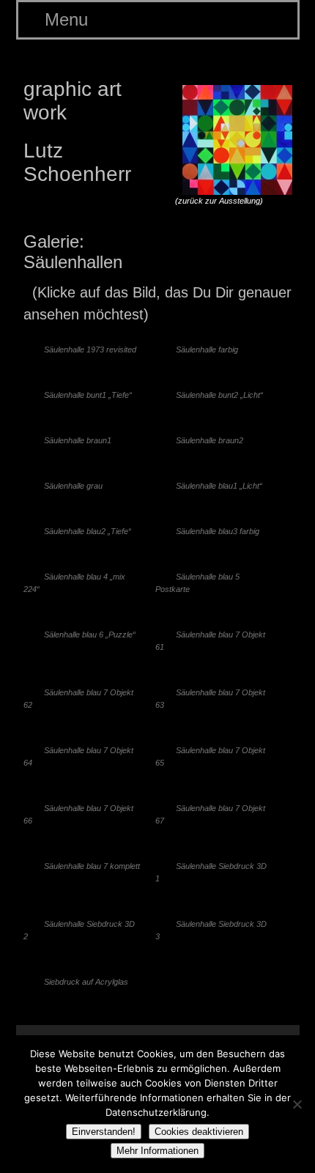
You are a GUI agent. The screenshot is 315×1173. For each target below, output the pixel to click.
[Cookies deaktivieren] (296, 1104)
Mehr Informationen (157, 1150)
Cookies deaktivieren (199, 1131)
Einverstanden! (104, 1131)
